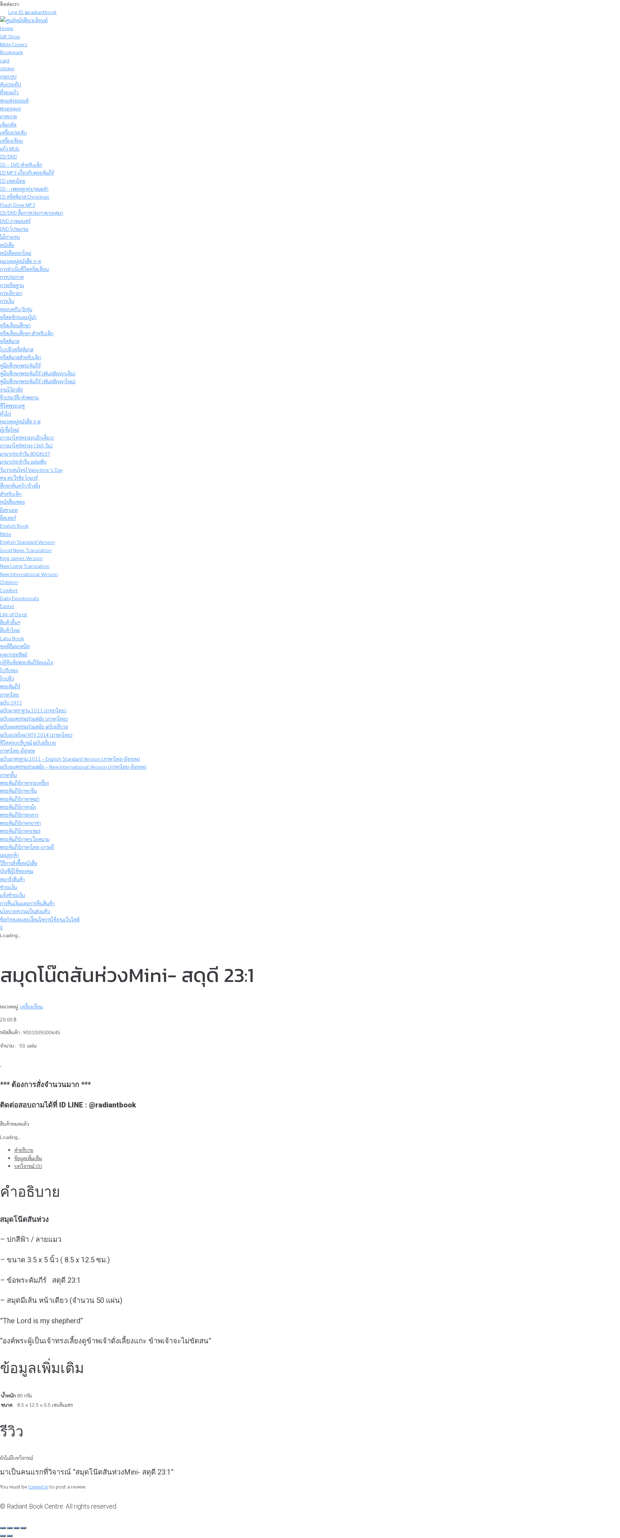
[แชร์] (16, 1528)
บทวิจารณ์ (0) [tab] (28, 1166)
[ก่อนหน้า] (3, 1536)
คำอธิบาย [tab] (23, 1150)
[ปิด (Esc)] (23, 1528)
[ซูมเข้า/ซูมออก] (3, 1528)
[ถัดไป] (10, 1536)
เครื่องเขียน (31, 1006)
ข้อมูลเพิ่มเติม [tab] (28, 1158)
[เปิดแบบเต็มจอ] (10, 1528)
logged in (38, 1486)
